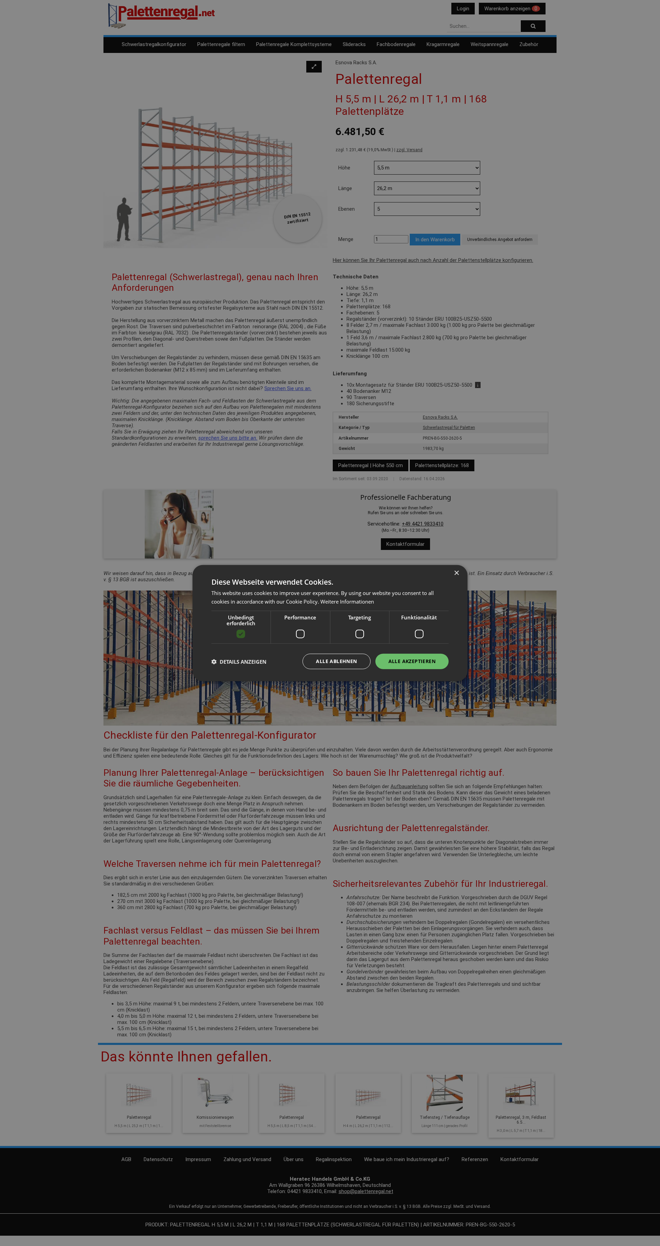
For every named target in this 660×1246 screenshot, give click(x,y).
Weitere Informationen (347, 601)
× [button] (456, 572)
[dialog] (330, 623)
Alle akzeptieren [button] (412, 661)
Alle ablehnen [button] (336, 661)
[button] (238, 661)
